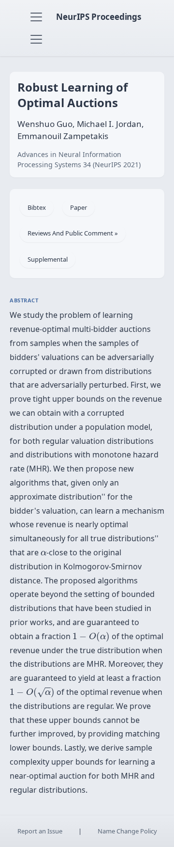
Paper (78, 207)
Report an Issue (39, 831)
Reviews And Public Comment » (73, 233)
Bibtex (37, 207)
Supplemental (48, 259)
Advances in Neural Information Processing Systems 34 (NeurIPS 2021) (79, 159)
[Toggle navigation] (36, 17)
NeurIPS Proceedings (98, 16)
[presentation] (43, 553)
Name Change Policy (127, 831)
